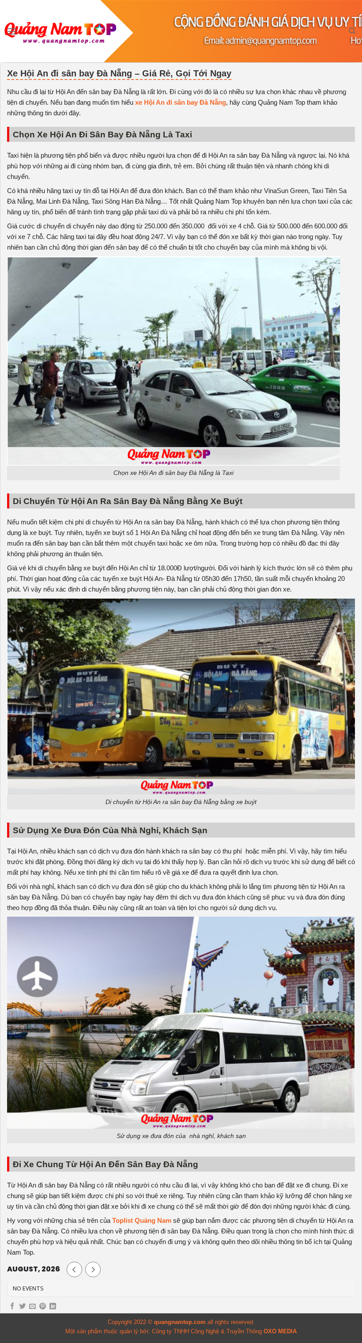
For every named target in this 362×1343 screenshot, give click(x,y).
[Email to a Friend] (32, 1306)
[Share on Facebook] (12, 1306)
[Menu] (12, 31)
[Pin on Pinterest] (42, 1306)
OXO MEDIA (280, 1331)
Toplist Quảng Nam (141, 1220)
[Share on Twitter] (22, 1306)
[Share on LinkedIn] (52, 1306)
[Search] (352, 31)
